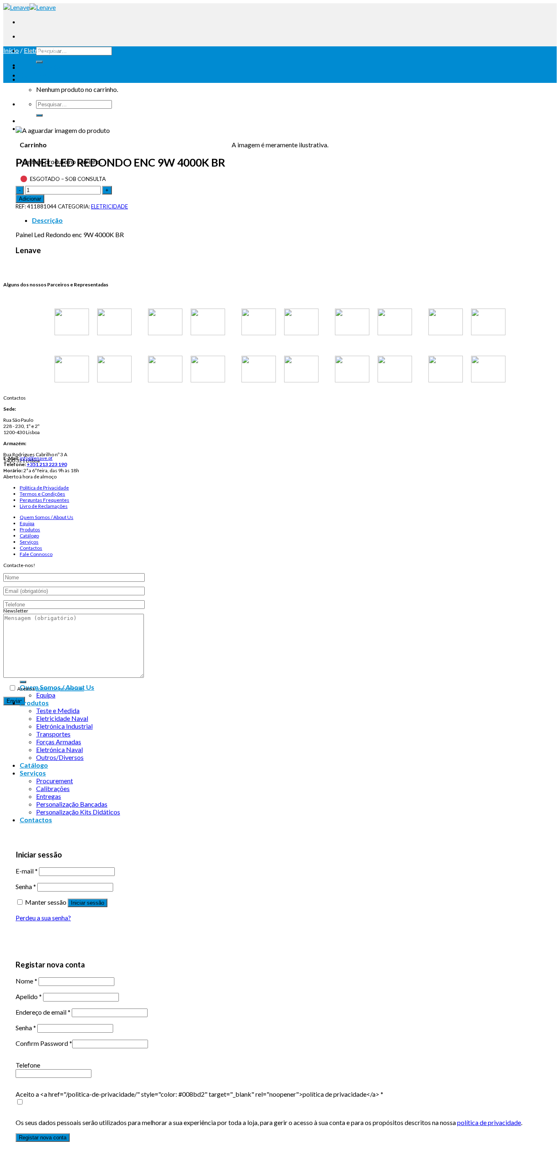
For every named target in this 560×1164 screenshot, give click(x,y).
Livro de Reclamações (44, 506)
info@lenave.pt (36, 458)
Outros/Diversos (60, 757)
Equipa (27, 523)
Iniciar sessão (87, 903)
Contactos (31, 548)
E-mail (27, 871)
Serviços (29, 542)
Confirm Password (44, 1043)
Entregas (48, 796)
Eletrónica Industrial (64, 726)
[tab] (288, 220)
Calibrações (53, 788)
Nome (26, 981)
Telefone (28, 1065)
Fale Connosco (36, 554)
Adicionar (30, 199)
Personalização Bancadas (71, 804)
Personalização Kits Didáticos (78, 812)
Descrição (47, 220)
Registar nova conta (42, 1137)
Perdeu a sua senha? (43, 918)
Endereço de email (43, 1012)
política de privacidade (60, 689)
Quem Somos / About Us (46, 517)
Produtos (30, 529)
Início (11, 50)
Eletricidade (41, 50)
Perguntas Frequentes (44, 500)
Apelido (29, 996)
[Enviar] (39, 62)
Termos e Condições (42, 494)
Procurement (54, 780)
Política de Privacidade (44, 488)
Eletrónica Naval (59, 749)
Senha (26, 886)
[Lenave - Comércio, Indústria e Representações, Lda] (29, 7)
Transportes (53, 734)
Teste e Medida (58, 710)
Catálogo (29, 536)
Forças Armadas (58, 742)
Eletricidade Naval (62, 718)
